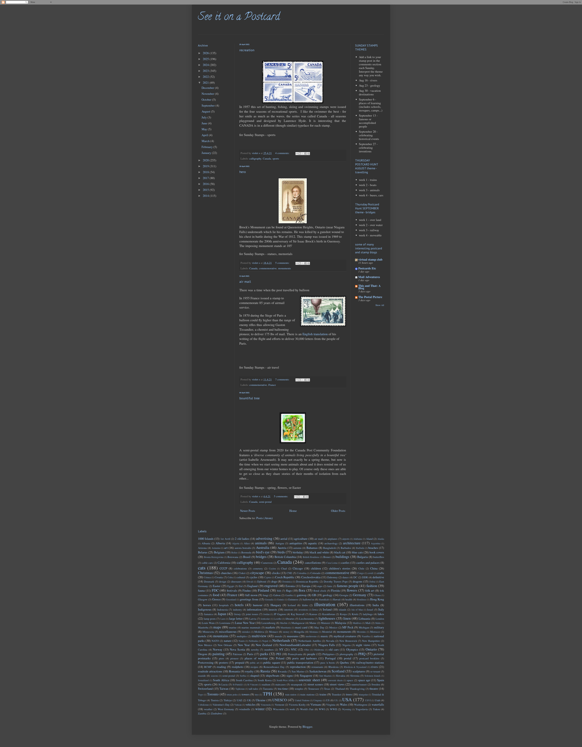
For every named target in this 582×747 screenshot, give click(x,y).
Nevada (330, 641)
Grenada (269, 599)
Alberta (220, 543)
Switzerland (205, 689)
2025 (206, 59)
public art (254, 662)
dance (345, 577)
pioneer (234, 658)
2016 (206, 184)
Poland (280, 658)
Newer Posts (247, 511)
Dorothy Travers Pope (336, 581)
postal (347, 658)
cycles (253, 577)
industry (237, 609)
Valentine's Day (221, 704)
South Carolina (244, 680)
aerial (283, 539)
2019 (206, 166)
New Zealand (264, 645)
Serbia (243, 675)
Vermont (279, 704)
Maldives (357, 622)
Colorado (315, 573)
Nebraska (253, 640)
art (226, 548)
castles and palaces (368, 563)
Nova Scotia (237, 649)
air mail (245, 281)
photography (346, 654)
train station (290, 694)
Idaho (305, 605)
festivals (232, 590)
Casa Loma (331, 562)
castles (345, 563)
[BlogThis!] (299, 153)
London (380, 618)
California (224, 563)
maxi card (301, 627)
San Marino (298, 671)
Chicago (298, 568)
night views (363, 645)
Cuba (230, 577)
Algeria (235, 543)
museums (293, 636)
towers (246, 694)
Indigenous (205, 609)
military (379, 627)
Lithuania (364, 618)
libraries (290, 618)
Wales (343, 704)
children (316, 568)
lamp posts (210, 618)
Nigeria (346, 645)
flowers (352, 590)
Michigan (364, 627)
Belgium (219, 552)
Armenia (216, 547)
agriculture (301, 539)
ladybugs (368, 614)
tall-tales (253, 688)
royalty (249, 671)
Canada (267, 158)
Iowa (315, 609)
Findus (246, 590)
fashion (371, 585)
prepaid (239, 662)
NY (281, 649)
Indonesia (222, 609)
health (348, 599)
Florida (335, 590)
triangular (363, 694)
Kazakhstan (328, 614)
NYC (294, 649)
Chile (361, 568)
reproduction (298, 667)
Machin (283, 622)
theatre (374, 689)
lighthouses (327, 618)
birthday (298, 552)
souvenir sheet (309, 679)
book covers (377, 552)
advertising (264, 538)
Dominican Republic (307, 581)
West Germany (226, 709)
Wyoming (346, 709)
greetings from (249, 599)
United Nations (302, 700)
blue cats (357, 552)
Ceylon (272, 568)
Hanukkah (324, 599)
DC (355, 577)
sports (276, 158)
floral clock (319, 590)
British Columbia (285, 557)
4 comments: (282, 153)
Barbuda (360, 547)
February (207, 147)
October (207, 99)
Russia (265, 671)
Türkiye (228, 700)
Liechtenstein (306, 618)
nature (228, 641)
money (286, 631)
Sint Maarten (325, 675)
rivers (374, 667)
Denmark (209, 581)
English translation (315, 334)
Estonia (290, 586)
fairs (329, 586)
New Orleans (225, 645)
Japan (222, 613)
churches (226, 573)
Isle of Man (357, 609)
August (206, 111)
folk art (370, 590)
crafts (380, 573)
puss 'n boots (327, 662)
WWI (322, 709)
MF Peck (347, 627)
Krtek (355, 614)
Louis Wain (208, 623)
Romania (234, 671)
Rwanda (282, 671)
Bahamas (312, 548)
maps (217, 627)
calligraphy (255, 158)
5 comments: (282, 263)
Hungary (276, 605)
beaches (373, 548)
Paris (250, 654)
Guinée (280, 599)
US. (336, 700)
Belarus (202, 552)
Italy (381, 609)
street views (337, 684)
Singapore (306, 675)
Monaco (273, 631)
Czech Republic (284, 577)
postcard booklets (369, 658)
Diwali (249, 581)
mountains (220, 635)
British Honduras (311, 557)
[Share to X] (302, 153)
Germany (359, 594)
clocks (276, 573)
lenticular (265, 618)
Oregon (202, 654)
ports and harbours (304, 658)
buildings (342, 556)
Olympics (352, 649)
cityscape (257, 572)
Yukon (376, 709)
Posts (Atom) (264, 518)
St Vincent (252, 684)
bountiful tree (249, 398)
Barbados (346, 548)
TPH (267, 693)
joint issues (252, 614)
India (376, 605)
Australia (262, 547)
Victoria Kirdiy (297, 704)
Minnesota (208, 631)
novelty (255, 649)
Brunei (327, 557)
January (207, 153)
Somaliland (203, 680)
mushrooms (311, 636)
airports (345, 538)
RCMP (208, 667)
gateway (302, 595)
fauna (201, 590)
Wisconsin (278, 709)
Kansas (313, 614)
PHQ (361, 653)
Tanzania (268, 688)
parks (264, 653)
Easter (217, 586)
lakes (381, 614)
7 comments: (282, 379)
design (222, 581)
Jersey (237, 614)
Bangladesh (329, 548)
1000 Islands (206, 539)
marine (233, 627)
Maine (312, 623)
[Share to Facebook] (305, 153)
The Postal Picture (370, 297)
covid (370, 573)
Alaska (380, 538)
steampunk (297, 684)
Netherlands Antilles (309, 641)
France (272, 385)
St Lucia (223, 684)
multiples (242, 636)
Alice (247, 543)
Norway (217, 649)
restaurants (317, 667)
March (206, 141)
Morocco (375, 631)
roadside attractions (210, 671)
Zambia (202, 713)
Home (293, 511)
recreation (246, 50)
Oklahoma (319, 649)
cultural (241, 577)
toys (257, 694)
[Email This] (296, 153)
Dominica (287, 581)
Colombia (301, 573)
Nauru (242, 640)
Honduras (361, 599)
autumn (297, 548)
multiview (259, 635)
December (208, 88)
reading (221, 667)
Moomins (361, 631)
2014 (206, 196)
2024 (206, 65)
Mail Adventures (369, 277)
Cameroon (267, 562)
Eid (240, 586)
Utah (377, 700)
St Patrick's (238, 684)
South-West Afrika (285, 680)
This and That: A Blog (369, 287)
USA (347, 699)
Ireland (327, 609)
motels (202, 636)
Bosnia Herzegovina (214, 557)
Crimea (207, 577)
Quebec (344, 662)
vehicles (251, 704)
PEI (278, 654)
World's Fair (307, 709)
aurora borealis (243, 548)
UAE (239, 700)
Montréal (327, 631)
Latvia (252, 618)
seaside (202, 675)
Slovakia (340, 675)
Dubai (372, 581)
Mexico (333, 627)
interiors (288, 609)
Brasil (247, 557)
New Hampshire (371, 641)
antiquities (295, 543)
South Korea (264, 680)
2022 (206, 77)
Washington (360, 704)
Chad (284, 568)
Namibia (366, 636)
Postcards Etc (367, 268)
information (254, 609)
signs (289, 675)
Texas (327, 688)
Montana (313, 631)
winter (260, 708)
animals (261, 543)
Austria (282, 548)
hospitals (224, 605)
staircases (280, 684)
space (350, 680)
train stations (307, 694)
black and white (319, 552)
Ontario (371, 649)
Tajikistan (240, 688)
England (252, 586)
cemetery (258, 568)
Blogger (307, 727)
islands (342, 609)
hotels (239, 604)
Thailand (340, 688)
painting (218, 653)
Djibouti (261, 581)
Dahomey (332, 577)
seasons (214, 675)
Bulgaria (362, 557)
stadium (266, 684)
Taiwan (223, 689)
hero (242, 172)
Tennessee (313, 688)
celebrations (240, 568)
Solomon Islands (373, 675)
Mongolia (299, 631)
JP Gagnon (280, 614)
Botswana (232, 557)
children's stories (339, 568)
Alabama (357, 538)
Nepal (265, 640)
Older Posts (338, 511)
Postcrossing (206, 662)
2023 (206, 71)
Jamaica (208, 614)
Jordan (266, 614)
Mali (368, 623)
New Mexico (205, 645)
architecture (352, 543)
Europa (306, 586)
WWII (333, 709)
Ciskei (242, 573)
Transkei (336, 694)
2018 (206, 172)
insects (273, 609)
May (205, 129)
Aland (369, 539)
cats (201, 567)
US (327, 700)
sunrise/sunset (359, 684)
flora (302, 590)
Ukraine (261, 700)
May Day (319, 627)
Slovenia (355, 675)
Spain (380, 680)
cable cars (207, 562)
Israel (370, 609)
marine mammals (251, 627)
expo (319, 586)
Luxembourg (268, 623)
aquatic (312, 543)
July (204, 117)
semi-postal (265, 502)
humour (258, 605)
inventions (303, 609)
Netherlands (281, 640)
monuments (284, 268)
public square (271, 662)
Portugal (330, 658)
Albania (206, 543)
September (209, 105)
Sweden (375, 684)
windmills (244, 709)
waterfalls (378, 704)
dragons (357, 581)
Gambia (289, 595)
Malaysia (340, 623)
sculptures (359, 671)
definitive (378, 577)
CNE (289, 573)
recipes (254, 667)
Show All (379, 305)
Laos (223, 618)
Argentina (375, 543)
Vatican (238, 704)
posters (223, 662)
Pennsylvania (295, 654)
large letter (236, 618)
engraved (271, 585)
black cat (339, 552)
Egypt (230, 586)
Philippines (328, 654)
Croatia (219, 577)
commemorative (268, 268)
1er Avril (225, 539)
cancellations (313, 563)
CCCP (223, 568)
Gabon (277, 595)
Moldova (259, 631)
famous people (347, 585)
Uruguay (317, 700)
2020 (206, 160)
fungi (265, 595)
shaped (254, 675)
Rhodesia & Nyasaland (355, 666)
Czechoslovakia (311, 577)
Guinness (293, 599)
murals (278, 636)
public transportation (300, 662)
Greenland (231, 599)
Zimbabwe (216, 713)
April (205, 135)
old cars (334, 649)
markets (270, 627)
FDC (215, 590)
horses (207, 605)
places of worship (256, 658)
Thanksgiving (357, 688)
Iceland (292, 605)
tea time (283, 689)
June (205, 123)
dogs (274, 581)
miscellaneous (228, 631)
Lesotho (278, 618)
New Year (244, 645)
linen (347, 618)
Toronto (213, 694)
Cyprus (267, 577)
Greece (216, 599)
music (324, 636)
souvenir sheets (335, 680)
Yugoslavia (362, 709)
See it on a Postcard (239, 17)
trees (349, 694)
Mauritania (286, 627)
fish (279, 590)
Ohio (306, 649)
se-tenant (375, 671)
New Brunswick (348, 641)
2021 (206, 83)
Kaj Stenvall (297, 614)
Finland (263, 590)
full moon (251, 595)
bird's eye (263, 552)
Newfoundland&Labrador (295, 645)
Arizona (202, 548)
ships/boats (272, 675)
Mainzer (325, 623)
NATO (215, 641)
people (311, 654)
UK (249, 700)
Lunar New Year (245, 623)
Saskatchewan (317, 671)
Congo (360, 573)
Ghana (377, 595)
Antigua (279, 543)
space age (364, 680)
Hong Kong (377, 599)
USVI (368, 700)
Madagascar (298, 623)
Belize (234, 552)
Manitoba (203, 627)
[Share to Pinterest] (308, 153)
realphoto (237, 667)
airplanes (332, 539)
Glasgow (202, 599)
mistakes (246, 631)
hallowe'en (308, 599)
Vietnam (315, 704)
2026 (206, 53)
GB (314, 595)
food (216, 594)
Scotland (338, 671)
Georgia (343, 595)
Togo (200, 694)
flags (289, 590)
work (292, 709)
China (374, 568)
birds (281, 552)
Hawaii (337, 599)
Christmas (205, 572)
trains (322, 694)
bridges (261, 556)
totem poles (232, 694)
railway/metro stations (370, 662)
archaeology (331, 543)
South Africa (221, 680)
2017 (206, 178)
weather (208, 709)
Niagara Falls (326, 645)
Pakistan (237, 654)
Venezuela (266, 704)
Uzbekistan (203, 704)
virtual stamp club (370, 259)
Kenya (343, 614)
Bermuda (246, 552)
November (208, 94)
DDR (365, 577)
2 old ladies (242, 539)
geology (328, 595)
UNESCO (279, 699)
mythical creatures (345, 636)
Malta (378, 622)
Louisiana (224, 623)
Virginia (330, 704)
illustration (324, 604)
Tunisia (215, 700)
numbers (269, 649)
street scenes (315, 684)
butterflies (378, 557)
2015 (206, 190)
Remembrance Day (274, 667)
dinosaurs (236, 581)
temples (299, 688)
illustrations (357, 605)
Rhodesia (333, 667)
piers (221, 658)
